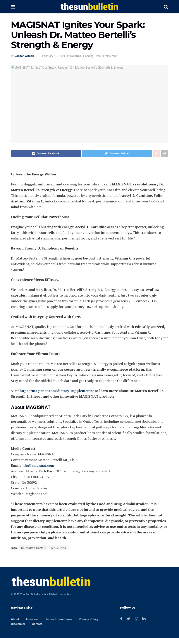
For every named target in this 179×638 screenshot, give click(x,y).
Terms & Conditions (58, 619)
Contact (37, 624)
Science (75, 56)
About (15, 619)
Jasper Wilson (24, 56)
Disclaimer (18, 624)
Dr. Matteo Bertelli (33, 548)
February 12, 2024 (53, 56)
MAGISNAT (58, 548)
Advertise (32, 619)
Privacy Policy (88, 619)
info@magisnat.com (38, 465)
